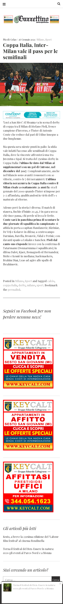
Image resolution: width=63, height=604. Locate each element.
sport (40, 285)
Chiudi (60, 584)
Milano (40, 39)
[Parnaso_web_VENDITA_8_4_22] (28, 387)
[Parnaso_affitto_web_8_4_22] (28, 449)
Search (57, 4)
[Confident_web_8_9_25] (31, 118)
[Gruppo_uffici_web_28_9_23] (28, 511)
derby (22, 285)
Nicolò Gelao (10, 39)
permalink (14, 289)
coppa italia (10, 285)
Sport (48, 39)
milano (31, 285)
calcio (50, 281)
